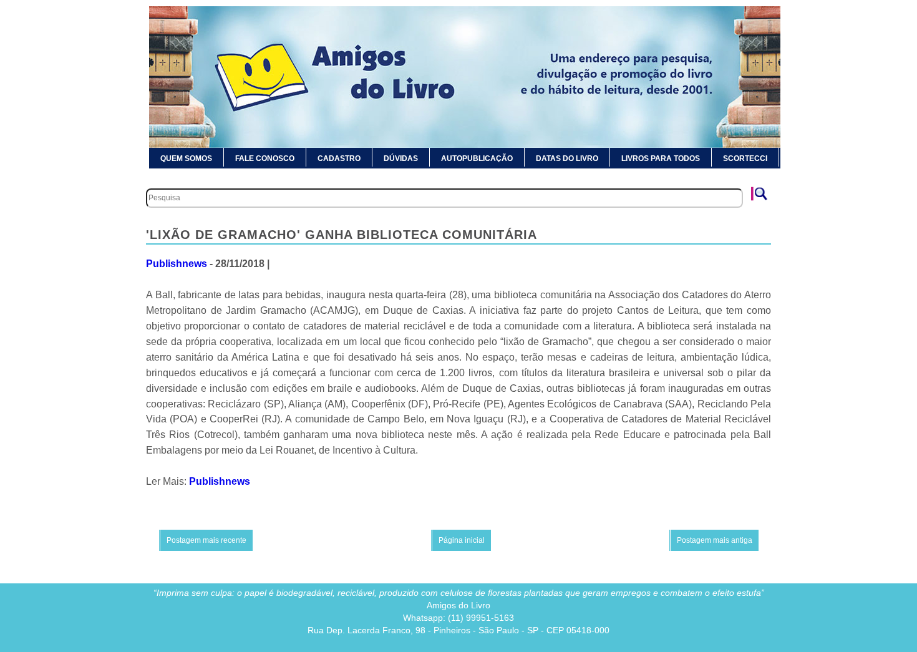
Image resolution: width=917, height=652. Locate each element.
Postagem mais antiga (714, 540)
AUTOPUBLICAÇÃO (477, 158)
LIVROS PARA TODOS (660, 158)
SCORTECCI (745, 158)
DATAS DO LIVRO (567, 158)
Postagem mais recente (206, 540)
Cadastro (339, 158)
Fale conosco (264, 158)
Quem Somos (186, 158)
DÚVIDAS (401, 158)
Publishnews (176, 263)
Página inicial (462, 540)
